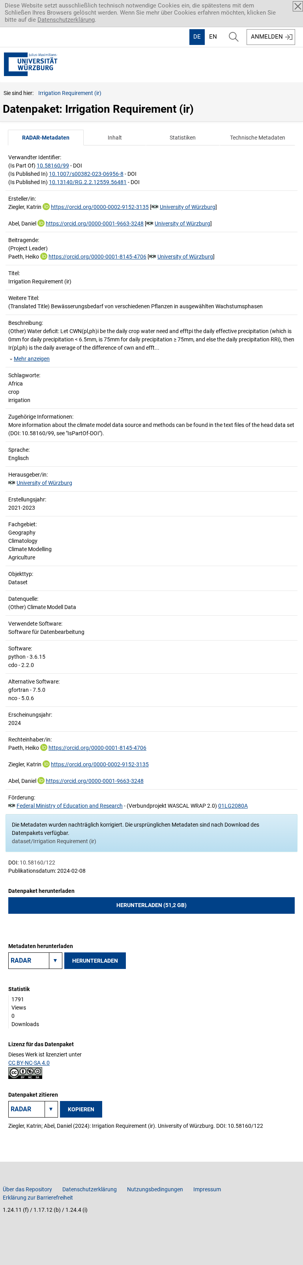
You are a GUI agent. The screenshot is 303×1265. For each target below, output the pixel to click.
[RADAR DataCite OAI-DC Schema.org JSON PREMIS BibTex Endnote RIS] (35, 960)
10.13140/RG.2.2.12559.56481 (88, 182)
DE (197, 36)
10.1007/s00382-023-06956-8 (86, 174)
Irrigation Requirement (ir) (69, 93)
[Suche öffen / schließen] (234, 37)
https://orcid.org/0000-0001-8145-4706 (97, 256)
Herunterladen (95, 961)
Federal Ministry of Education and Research (70, 806)
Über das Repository (27, 1189)
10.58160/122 (37, 862)
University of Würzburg (187, 207)
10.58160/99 (53, 165)
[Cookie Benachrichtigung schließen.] (298, 6)
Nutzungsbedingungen (155, 1189)
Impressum (207, 1189)
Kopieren (81, 1109)
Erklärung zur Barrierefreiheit (38, 1197)
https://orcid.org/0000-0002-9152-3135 (100, 207)
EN (213, 36)
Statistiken (183, 137)
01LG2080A (233, 806)
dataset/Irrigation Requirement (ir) (54, 841)
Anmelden (267, 36)
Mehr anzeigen (32, 359)
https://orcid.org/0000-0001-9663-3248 (95, 223)
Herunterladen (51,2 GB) (151, 905)
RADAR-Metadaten (45, 137)
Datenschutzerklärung (66, 19)
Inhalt (115, 137)
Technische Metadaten (257, 137)
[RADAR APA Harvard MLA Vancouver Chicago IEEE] (33, 1109)
